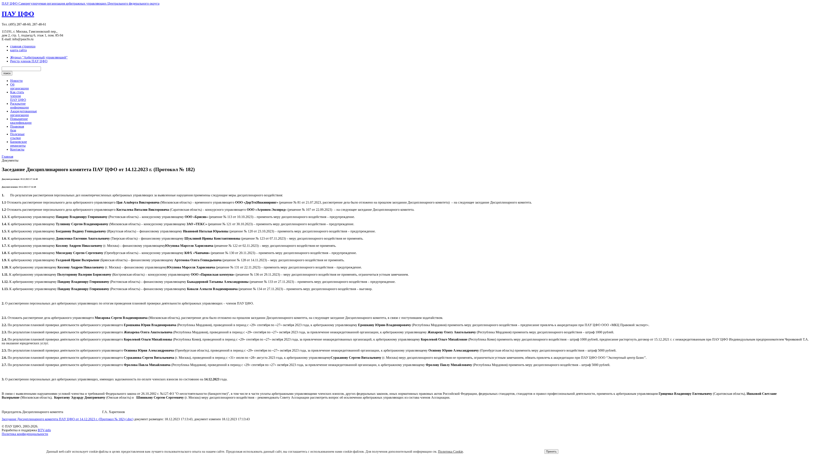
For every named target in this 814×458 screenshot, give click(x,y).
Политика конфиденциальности (25, 434)
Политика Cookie (450, 451)
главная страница (22, 46)
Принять (551, 451)
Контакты (17, 149)
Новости (16, 80)
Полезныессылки (17, 136)
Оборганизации (19, 86)
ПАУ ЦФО (18, 14)
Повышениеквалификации (21, 120)
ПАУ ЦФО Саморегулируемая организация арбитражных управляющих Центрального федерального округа (80, 3)
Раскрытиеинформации (19, 105)
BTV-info (44, 430)
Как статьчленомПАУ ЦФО (18, 96)
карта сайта (18, 50)
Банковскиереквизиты (18, 143)
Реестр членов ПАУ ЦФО (28, 61)
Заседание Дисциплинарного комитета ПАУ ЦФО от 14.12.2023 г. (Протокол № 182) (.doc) (67, 419)
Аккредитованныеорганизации (23, 113)
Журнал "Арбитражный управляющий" (39, 57)
